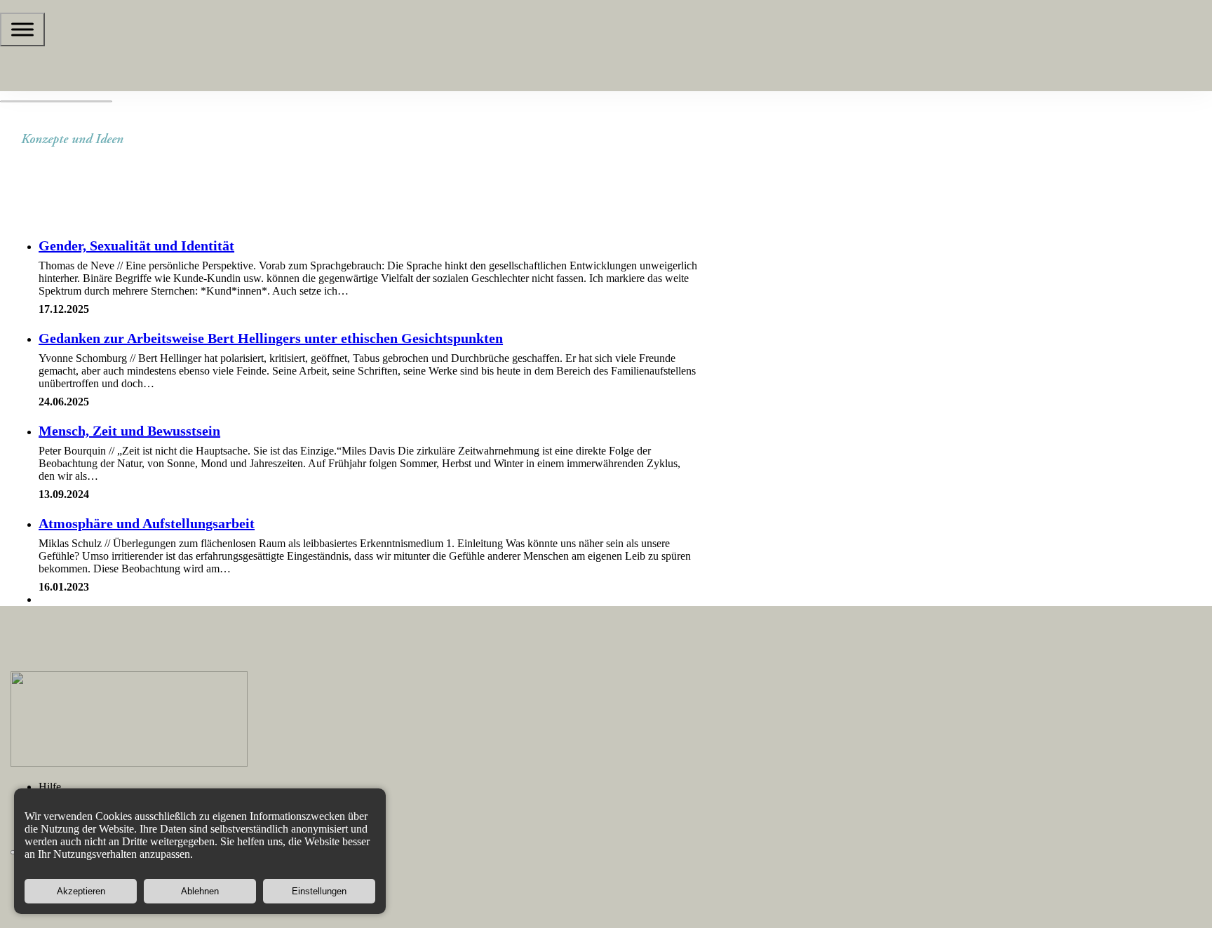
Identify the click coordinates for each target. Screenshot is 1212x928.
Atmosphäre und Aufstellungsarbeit (147, 523)
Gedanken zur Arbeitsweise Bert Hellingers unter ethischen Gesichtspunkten (271, 338)
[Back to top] (1166, 893)
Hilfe (50, 787)
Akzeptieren (81, 891)
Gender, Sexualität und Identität (136, 245)
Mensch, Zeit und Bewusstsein (129, 430)
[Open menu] (22, 29)
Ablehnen (200, 891)
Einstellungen (319, 891)
